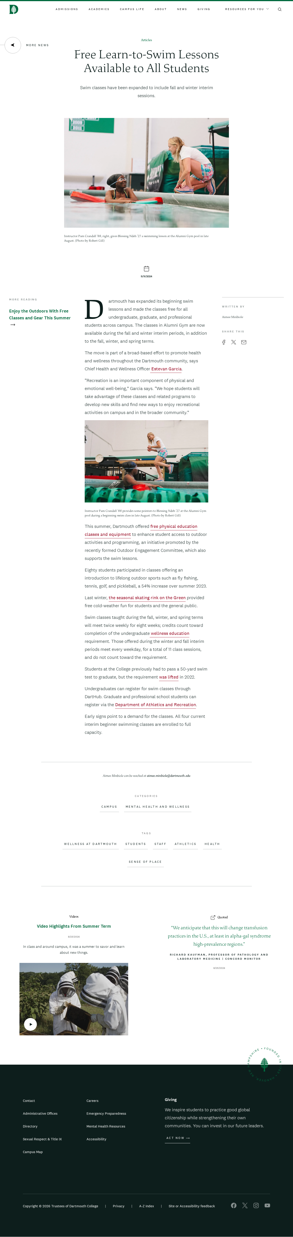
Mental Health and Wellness (158, 807)
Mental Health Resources (106, 1126)
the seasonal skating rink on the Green (147, 598)
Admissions (67, 9)
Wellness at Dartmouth (90, 844)
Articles (146, 40)
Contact (29, 1100)
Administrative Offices (40, 1113)
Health (212, 844)
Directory (30, 1126)
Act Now (175, 1138)
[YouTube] (267, 1207)
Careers (92, 1100)
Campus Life (132, 9)
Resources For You (244, 9)
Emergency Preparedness (106, 1113)
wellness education (169, 633)
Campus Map (33, 1152)
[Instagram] (256, 1207)
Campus (109, 807)
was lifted (169, 677)
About (161, 9)
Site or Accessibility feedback (192, 1206)
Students (135, 844)
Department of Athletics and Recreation (155, 705)
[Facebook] (233, 1207)
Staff (160, 844)
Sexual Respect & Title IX (42, 1139)
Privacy (119, 1206)
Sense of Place (145, 862)
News (182, 9)
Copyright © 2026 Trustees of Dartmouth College (60, 1206)
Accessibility (96, 1139)
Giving (204, 9)
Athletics (185, 844)
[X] (245, 1207)
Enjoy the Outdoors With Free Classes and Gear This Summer (40, 314)
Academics (99, 9)
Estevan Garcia (166, 369)
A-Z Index (146, 1206)
